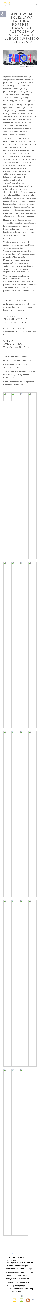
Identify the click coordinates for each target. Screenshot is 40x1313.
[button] (3, 14)
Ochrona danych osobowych (17, 1283)
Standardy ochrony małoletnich (19, 1289)
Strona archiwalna (13, 1292)
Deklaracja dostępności (15, 1286)
